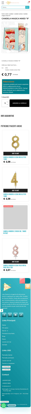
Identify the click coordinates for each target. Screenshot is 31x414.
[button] (8, 102)
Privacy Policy (7, 366)
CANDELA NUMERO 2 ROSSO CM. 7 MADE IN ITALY (14, 232)
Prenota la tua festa (8, 333)
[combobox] (13, 7)
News (4, 339)
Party (7, 14)
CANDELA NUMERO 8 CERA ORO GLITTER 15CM (14, 158)
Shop (3, 336)
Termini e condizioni (8, 363)
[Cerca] (27, 7)
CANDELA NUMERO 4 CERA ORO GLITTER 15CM (14, 195)
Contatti (4, 345)
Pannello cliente (7, 355)
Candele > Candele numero (16, 14)
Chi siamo (5, 328)
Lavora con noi (6, 342)
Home (3, 14)
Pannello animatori (8, 358)
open (26, 24)
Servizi (4, 331)
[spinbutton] (5, 103)
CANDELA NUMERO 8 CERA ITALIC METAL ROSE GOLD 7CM (14, 266)
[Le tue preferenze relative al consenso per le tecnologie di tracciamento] (1, 310)
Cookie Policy (7, 369)
